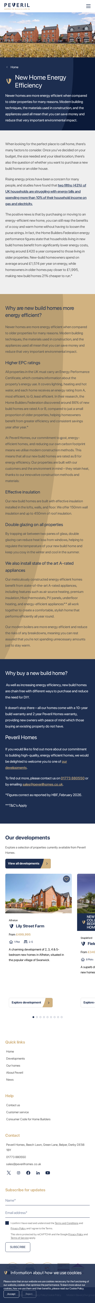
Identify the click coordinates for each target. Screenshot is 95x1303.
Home (10, 1051)
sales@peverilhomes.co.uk (43, 784)
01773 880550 (73, 778)
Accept (11, 1294)
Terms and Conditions (66, 1223)
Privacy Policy (18, 1228)
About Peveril (14, 1072)
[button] (33, 1017)
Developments (15, 1058)
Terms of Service (20, 1237)
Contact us (13, 1105)
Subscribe (18, 1247)
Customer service (17, 1112)
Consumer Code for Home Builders (28, 1119)
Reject (29, 1294)
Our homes (13, 1065)
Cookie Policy (76, 1288)
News (10, 1079)
